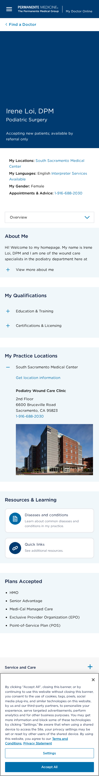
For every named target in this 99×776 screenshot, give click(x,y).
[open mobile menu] (9, 9)
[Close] (93, 679)
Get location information (38, 378)
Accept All (49, 767)
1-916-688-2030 (68, 193)
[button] (49, 270)
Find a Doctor (22, 24)
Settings (49, 753)
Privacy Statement (37, 743)
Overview (18, 217)
